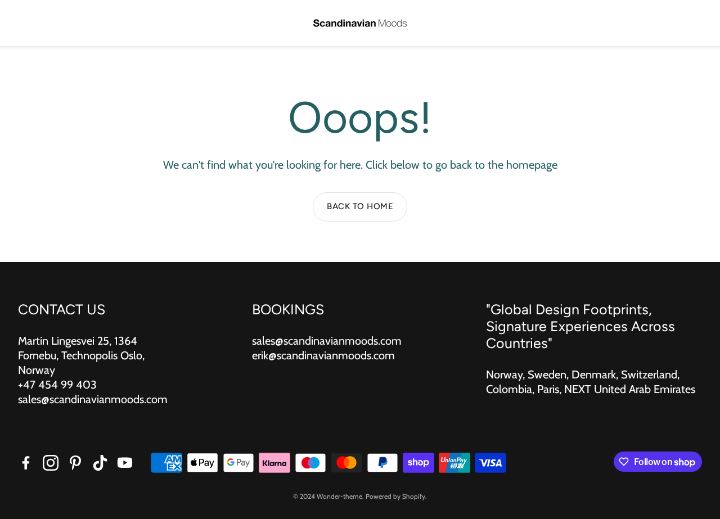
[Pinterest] (75, 463)
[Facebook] (26, 463)
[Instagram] (50, 463)
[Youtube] (125, 463)
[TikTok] (100, 463)
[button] (26, 23)
